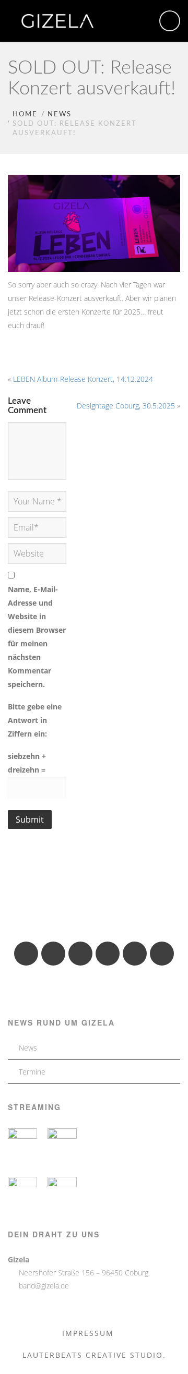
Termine (32, 1072)
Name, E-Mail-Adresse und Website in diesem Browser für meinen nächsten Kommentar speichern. (37, 636)
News (60, 114)
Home (25, 114)
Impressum (88, 1333)
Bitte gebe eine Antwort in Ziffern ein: (35, 720)
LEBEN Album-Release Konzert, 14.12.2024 (83, 379)
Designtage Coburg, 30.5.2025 (126, 406)
